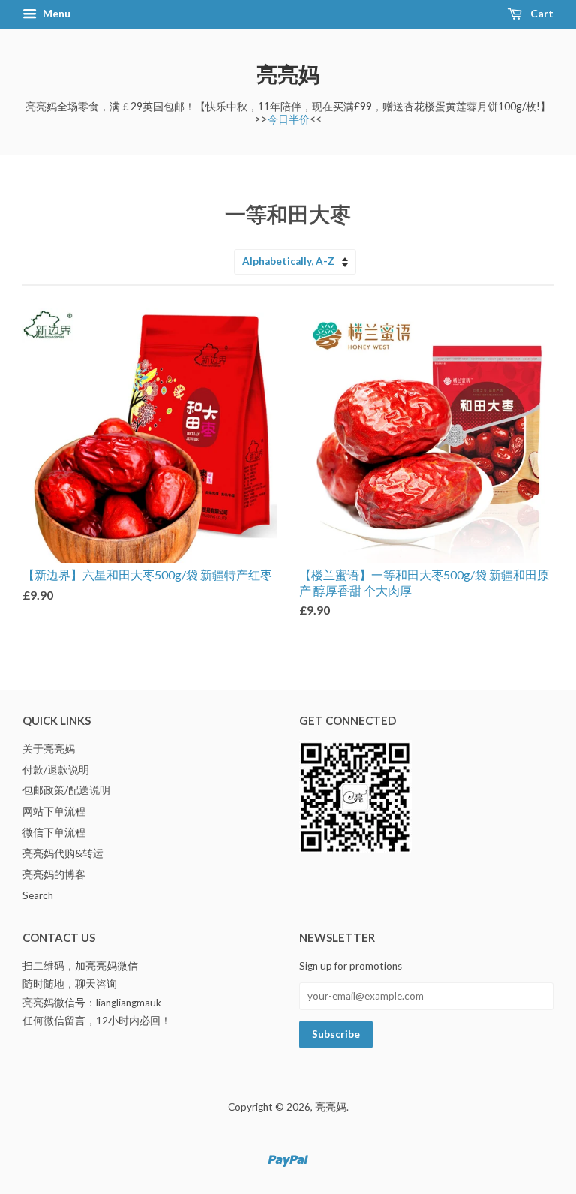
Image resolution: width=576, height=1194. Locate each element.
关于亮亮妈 (48, 749)
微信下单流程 (54, 832)
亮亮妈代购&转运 (63, 853)
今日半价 (289, 119)
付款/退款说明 (55, 770)
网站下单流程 (54, 811)
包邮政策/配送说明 (66, 790)
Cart (541, 13)
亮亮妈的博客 (54, 874)
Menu (55, 13)
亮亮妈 (288, 73)
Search (37, 895)
